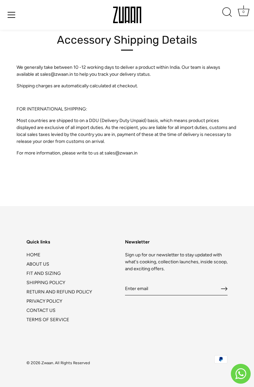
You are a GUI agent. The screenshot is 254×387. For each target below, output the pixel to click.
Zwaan (47, 363)
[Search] (227, 12)
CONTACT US (41, 310)
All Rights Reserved (72, 363)
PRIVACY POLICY (44, 301)
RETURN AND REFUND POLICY (59, 292)
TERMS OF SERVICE (47, 319)
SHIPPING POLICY (45, 282)
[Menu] (11, 15)
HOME (33, 255)
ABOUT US (37, 264)
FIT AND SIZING (43, 273)
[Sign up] (224, 288)
